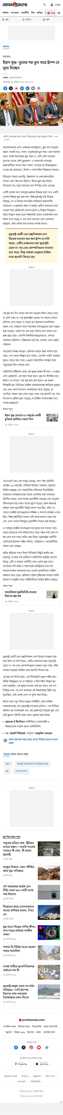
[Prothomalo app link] (21, 1064)
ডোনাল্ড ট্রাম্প (21, 771)
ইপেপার (30, 1032)
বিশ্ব (32, 13)
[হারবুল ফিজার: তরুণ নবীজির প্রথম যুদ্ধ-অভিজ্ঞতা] (49, 872)
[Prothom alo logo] (31, 1020)
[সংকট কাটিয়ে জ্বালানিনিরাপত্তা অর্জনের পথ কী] (49, 972)
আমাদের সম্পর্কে (10, 1076)
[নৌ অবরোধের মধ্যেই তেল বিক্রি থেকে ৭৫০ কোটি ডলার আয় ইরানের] (49, 892)
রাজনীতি (25, 13)
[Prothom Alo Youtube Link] (40, 1048)
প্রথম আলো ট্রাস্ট (50, 1026)
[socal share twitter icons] (11, 90)
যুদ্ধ (7, 771)
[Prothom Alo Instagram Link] (32, 1048)
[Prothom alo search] (44, 4)
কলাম (6, 46)
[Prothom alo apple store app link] (42, 1064)
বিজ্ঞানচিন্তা (37, 1026)
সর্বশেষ (5, 13)
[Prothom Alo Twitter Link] (25, 1048)
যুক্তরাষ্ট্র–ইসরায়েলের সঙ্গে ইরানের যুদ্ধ (32, 764)
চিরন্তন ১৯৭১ (19, 1032)
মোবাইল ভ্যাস (49, 1032)
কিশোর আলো (24, 1026)
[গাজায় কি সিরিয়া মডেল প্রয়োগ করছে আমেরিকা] (49, 952)
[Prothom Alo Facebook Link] (17, 1048)
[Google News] (46, 1048)
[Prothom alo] (14, 4)
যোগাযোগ (22, 1081)
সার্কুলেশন (37, 1076)
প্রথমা (38, 1032)
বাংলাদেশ (15, 13)
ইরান (8, 764)
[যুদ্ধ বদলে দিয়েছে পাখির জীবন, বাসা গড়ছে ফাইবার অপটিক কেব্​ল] (49, 933)
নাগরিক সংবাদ (9, 1026)
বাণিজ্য (40, 13)
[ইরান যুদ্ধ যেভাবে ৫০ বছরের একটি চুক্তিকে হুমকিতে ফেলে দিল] (52, 418)
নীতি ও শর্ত (50, 1076)
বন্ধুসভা (9, 1032)
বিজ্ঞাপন (25, 1076)
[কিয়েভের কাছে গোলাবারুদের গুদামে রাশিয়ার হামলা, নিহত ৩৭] (49, 913)
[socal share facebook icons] (5, 90)
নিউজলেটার (35, 1081)
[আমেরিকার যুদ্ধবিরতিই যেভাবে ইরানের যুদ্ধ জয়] (52, 594)
